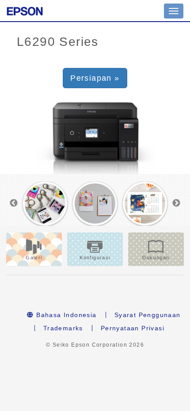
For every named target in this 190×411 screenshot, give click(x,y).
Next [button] (176, 203)
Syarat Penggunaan (147, 314)
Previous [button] (13, 203)
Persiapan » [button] (94, 78)
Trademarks (63, 328)
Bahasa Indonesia (65, 314)
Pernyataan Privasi (132, 328)
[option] (45, 203)
